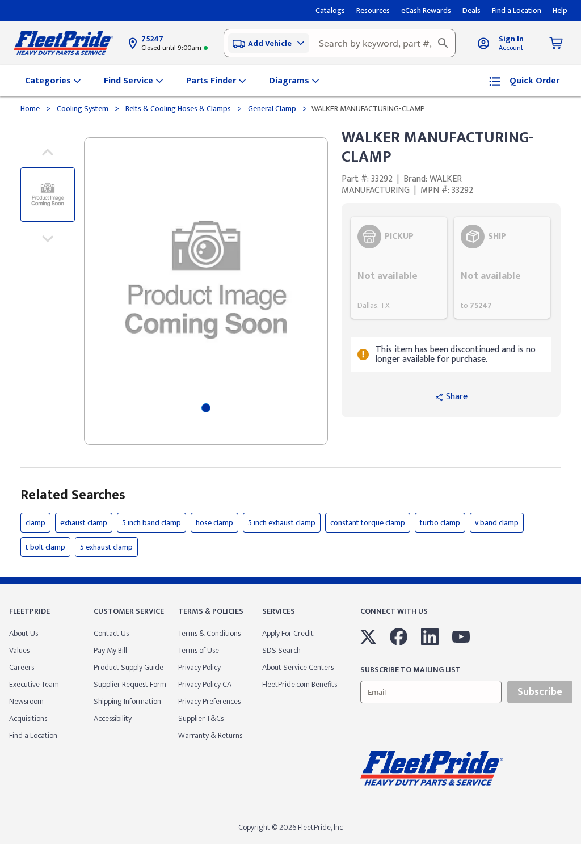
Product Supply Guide (128, 667)
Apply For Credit (288, 633)
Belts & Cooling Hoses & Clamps (178, 108)
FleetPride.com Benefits (299, 684)
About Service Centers (298, 667)
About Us (23, 633)
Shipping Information (127, 701)
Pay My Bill (110, 650)
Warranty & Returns (210, 735)
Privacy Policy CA (204, 684)
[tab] (205, 407)
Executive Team (34, 684)
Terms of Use (198, 650)
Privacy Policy (199, 667)
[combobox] (340, 43)
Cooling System (82, 108)
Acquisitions (28, 718)
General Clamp (272, 108)
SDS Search (281, 650)
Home (30, 108)
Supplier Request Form (130, 684)
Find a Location (33, 735)
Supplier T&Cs (201, 718)
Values (19, 650)
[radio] (399, 268)
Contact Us (111, 633)
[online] (577, 843)
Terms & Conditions (209, 633)
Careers (21, 667)
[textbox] (340, 43)
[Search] (443, 43)
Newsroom (26, 701)
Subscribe (539, 691)
